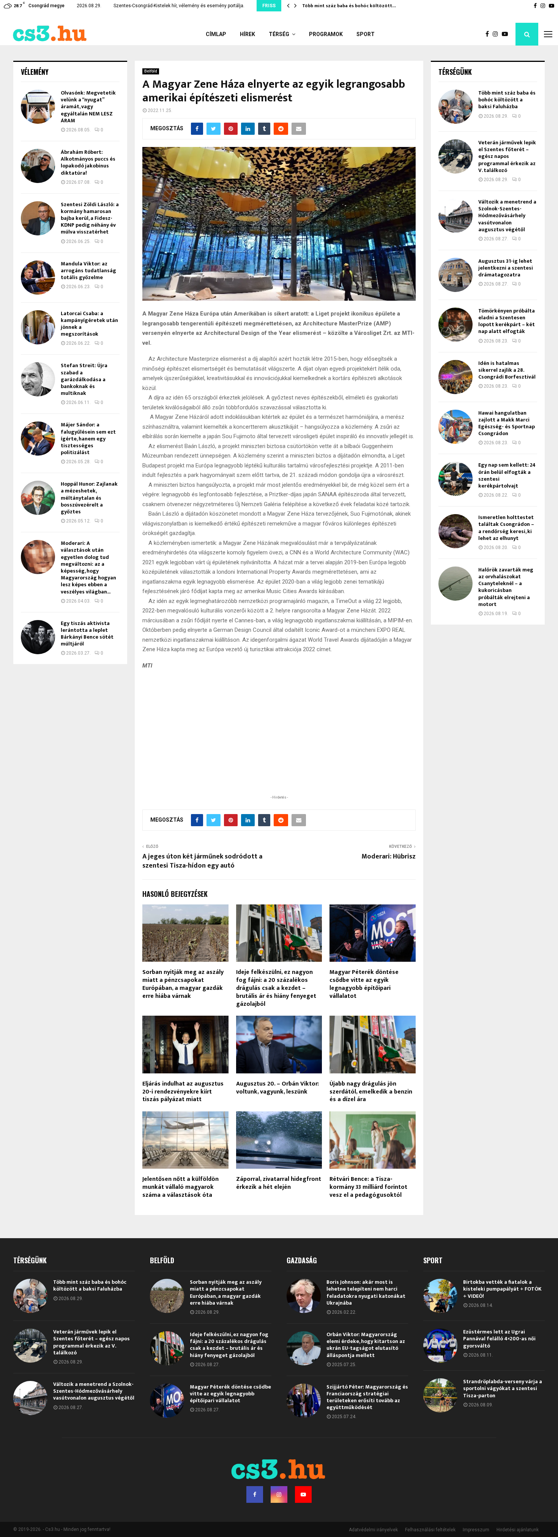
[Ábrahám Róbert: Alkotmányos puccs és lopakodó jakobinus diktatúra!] (38, 166)
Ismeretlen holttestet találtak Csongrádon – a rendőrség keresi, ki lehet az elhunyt (506, 528)
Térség (279, 34)
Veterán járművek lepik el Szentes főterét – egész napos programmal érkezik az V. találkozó (507, 156)
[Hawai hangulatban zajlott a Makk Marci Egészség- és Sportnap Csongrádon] (455, 427)
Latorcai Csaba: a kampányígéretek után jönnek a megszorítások (89, 324)
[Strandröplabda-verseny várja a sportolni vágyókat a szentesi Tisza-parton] (440, 1395)
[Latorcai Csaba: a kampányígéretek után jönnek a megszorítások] (38, 327)
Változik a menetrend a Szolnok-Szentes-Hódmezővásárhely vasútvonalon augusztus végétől (507, 215)
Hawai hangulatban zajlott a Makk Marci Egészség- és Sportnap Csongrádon (506, 423)
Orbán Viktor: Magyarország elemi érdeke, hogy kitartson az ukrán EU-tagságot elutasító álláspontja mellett (365, 1345)
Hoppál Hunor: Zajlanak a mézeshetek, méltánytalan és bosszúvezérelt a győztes (89, 498)
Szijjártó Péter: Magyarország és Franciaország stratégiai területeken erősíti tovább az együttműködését (367, 1397)
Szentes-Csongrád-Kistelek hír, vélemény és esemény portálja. (178, 5)
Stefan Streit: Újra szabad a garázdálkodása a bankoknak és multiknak (84, 379)
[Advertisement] (279, 743)
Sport (365, 34)
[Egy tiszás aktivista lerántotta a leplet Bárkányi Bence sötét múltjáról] (38, 637)
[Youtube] (507, 34)
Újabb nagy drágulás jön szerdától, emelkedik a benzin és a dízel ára (370, 1092)
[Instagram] (497, 34)
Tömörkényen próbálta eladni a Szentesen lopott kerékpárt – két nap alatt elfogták (506, 321)
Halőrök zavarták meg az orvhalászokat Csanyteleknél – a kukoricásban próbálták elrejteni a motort (505, 587)
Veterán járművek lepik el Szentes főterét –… (352, 5)
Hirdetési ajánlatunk (518, 1529)
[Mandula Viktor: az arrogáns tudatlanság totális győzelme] (38, 277)
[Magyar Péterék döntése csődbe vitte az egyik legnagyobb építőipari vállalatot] (167, 1401)
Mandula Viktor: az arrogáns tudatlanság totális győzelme (88, 270)
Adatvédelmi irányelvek (373, 1529)
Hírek (247, 34)
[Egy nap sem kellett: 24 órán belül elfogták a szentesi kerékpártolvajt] (455, 479)
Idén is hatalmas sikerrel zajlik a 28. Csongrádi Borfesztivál (507, 370)
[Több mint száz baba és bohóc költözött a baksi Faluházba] (455, 107)
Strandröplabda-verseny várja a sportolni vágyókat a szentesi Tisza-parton (502, 1388)
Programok (326, 34)
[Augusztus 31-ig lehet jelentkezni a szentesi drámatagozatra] (455, 275)
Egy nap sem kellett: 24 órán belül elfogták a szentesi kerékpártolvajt (507, 475)
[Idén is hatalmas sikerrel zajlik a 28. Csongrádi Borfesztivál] (455, 377)
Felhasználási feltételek (430, 1529)
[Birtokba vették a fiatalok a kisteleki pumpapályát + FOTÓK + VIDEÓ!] (440, 1296)
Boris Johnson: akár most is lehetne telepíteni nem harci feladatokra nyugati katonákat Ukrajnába (365, 1292)
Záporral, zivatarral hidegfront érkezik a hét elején (278, 1183)
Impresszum (476, 1529)
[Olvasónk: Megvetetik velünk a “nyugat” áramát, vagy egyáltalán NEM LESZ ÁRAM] (38, 107)
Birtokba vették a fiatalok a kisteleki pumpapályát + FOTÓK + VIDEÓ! (502, 1289)
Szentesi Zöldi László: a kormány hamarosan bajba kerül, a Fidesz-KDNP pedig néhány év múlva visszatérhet (90, 218)
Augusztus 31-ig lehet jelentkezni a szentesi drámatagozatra (505, 268)
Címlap (216, 34)
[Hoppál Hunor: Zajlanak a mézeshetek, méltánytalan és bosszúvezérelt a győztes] (38, 498)
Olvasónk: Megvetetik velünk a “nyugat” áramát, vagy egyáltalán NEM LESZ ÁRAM (88, 106)
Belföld (150, 71)
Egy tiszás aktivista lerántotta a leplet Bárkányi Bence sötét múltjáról (87, 634)
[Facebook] (489, 34)
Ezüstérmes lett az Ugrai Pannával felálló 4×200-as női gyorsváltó (499, 1338)
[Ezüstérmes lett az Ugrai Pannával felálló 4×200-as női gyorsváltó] (440, 1346)
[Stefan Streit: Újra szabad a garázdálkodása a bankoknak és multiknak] (38, 379)
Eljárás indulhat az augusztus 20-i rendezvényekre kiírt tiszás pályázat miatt (183, 1092)
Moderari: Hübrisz (388, 856)
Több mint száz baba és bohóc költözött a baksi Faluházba (507, 99)
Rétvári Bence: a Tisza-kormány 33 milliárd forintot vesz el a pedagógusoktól (368, 1187)
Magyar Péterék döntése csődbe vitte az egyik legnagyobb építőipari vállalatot (364, 984)
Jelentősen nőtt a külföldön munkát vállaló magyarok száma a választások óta (180, 1187)
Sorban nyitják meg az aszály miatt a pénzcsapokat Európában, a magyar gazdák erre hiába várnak (183, 984)
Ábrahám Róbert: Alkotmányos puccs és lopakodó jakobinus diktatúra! (88, 162)
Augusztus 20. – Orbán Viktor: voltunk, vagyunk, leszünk (277, 1088)
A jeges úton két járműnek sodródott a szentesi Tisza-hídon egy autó (202, 861)
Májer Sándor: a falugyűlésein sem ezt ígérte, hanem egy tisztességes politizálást (88, 438)
